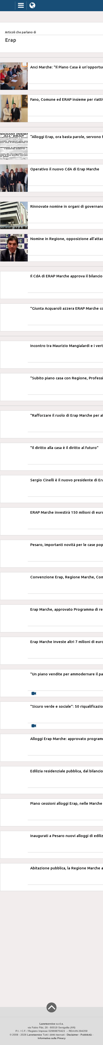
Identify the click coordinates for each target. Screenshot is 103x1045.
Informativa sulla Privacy (52, 1038)
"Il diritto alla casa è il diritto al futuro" (64, 448)
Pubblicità (86, 1034)
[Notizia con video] (34, 694)
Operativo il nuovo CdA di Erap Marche (64, 169)
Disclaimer (72, 1034)
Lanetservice (34, 1034)
